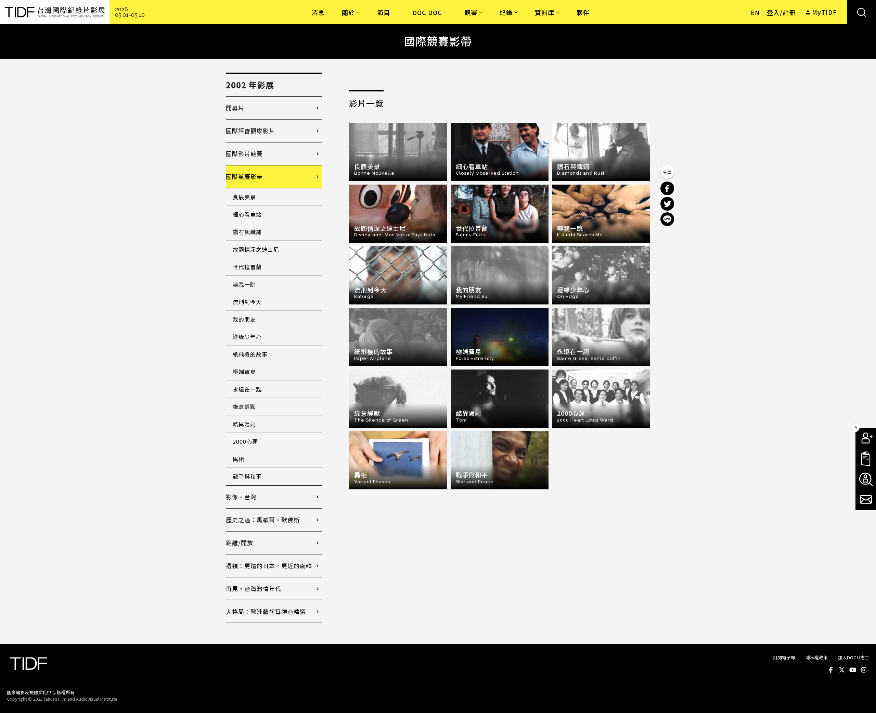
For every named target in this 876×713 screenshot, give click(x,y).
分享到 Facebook (667, 188)
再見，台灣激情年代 (253, 588)
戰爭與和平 (247, 476)
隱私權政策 (817, 657)
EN (755, 12)
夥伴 (583, 12)
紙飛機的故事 (250, 354)
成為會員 (865, 438)
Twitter (841, 669)
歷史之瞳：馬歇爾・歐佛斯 (263, 519)
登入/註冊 (781, 12)
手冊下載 (865, 458)
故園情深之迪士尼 (256, 249)
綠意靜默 (244, 406)
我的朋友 (244, 319)
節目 (383, 12)
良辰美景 (244, 197)
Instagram (863, 669)
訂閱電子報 (784, 657)
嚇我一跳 (244, 284)
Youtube (852, 669)
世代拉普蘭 (247, 267)
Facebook (830, 669)
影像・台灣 (241, 496)
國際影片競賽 (244, 153)
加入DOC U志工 (853, 657)
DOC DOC (427, 12)
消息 (318, 12)
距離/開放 (239, 542)
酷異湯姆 (244, 424)
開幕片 (235, 107)
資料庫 (544, 12)
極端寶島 (244, 371)
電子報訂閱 (865, 499)
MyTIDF (824, 12)
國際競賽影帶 (244, 176)
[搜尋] (861, 12)
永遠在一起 (247, 389)
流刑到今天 (247, 302)
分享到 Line (667, 219)
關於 (348, 12)
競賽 (470, 12)
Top (862, 699)
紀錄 (506, 12)
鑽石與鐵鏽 (247, 232)
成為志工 (865, 479)
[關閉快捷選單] (855, 428)
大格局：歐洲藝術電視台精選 (266, 611)
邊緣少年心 (247, 337)
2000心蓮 (245, 441)
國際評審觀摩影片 (250, 130)
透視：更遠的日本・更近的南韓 (269, 565)
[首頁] (54, 12)
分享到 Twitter (667, 204)
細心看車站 (247, 214)
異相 (238, 459)
